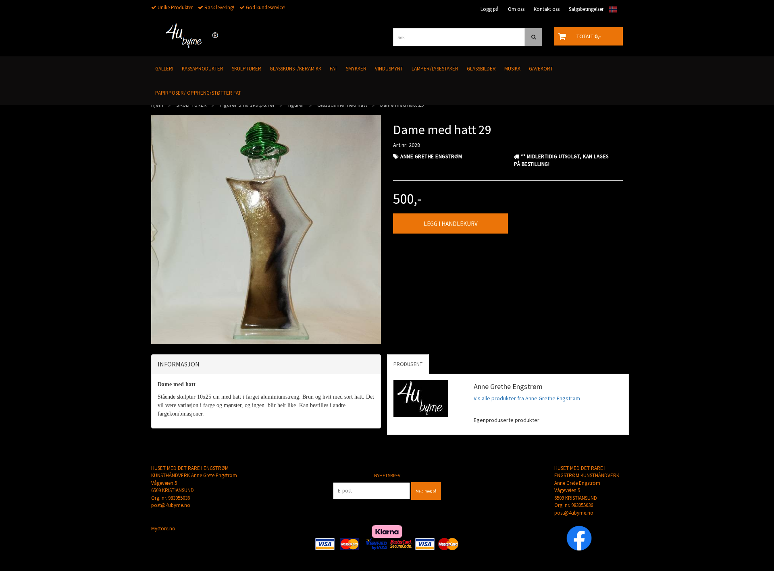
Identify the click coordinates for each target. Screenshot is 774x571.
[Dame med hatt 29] (266, 228)
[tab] (266, 364)
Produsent (407, 364)
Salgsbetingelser (586, 9)
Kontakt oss (547, 9)
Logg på (490, 9)
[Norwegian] (611, 9)
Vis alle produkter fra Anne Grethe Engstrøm (527, 398)
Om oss (516, 9)
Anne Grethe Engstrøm (431, 156)
